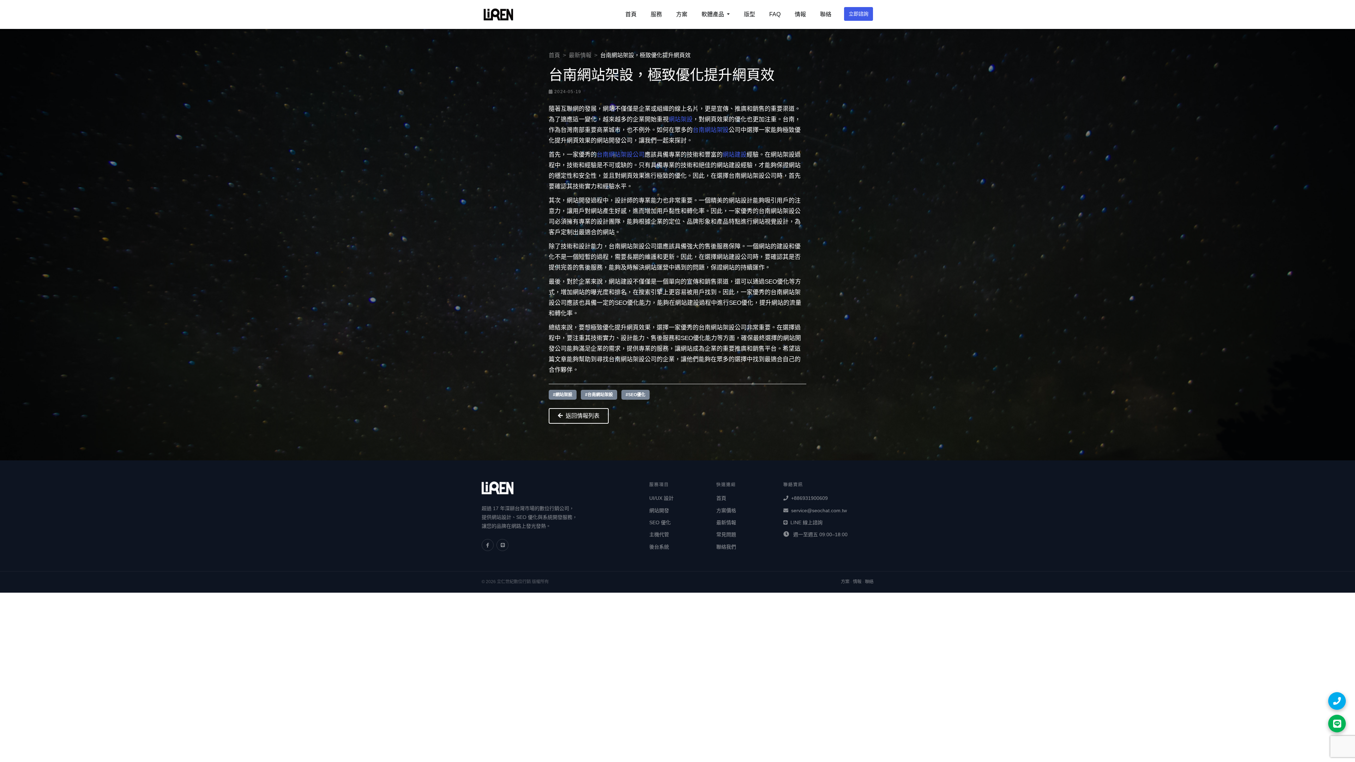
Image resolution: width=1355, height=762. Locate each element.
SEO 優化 (660, 522)
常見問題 (726, 534)
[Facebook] (488, 545)
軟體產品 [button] (713, 14)
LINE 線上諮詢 (806, 522)
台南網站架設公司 (621, 154)
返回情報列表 (583, 416)
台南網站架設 (711, 130)
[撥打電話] (1337, 701)
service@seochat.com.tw (819, 510)
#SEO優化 (635, 394)
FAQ (775, 14)
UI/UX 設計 (661, 498)
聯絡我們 (726, 547)
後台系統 (659, 547)
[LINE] (502, 545)
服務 (656, 14)
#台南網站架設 (599, 394)
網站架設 (681, 119)
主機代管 (659, 534)
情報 (800, 14)
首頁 (631, 14)
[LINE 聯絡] (1337, 723)
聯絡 (825, 14)
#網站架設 (562, 394)
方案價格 (726, 510)
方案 (681, 14)
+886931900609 (809, 498)
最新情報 (580, 55)
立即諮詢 (858, 14)
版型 (749, 14)
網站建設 (735, 154)
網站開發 (659, 510)
